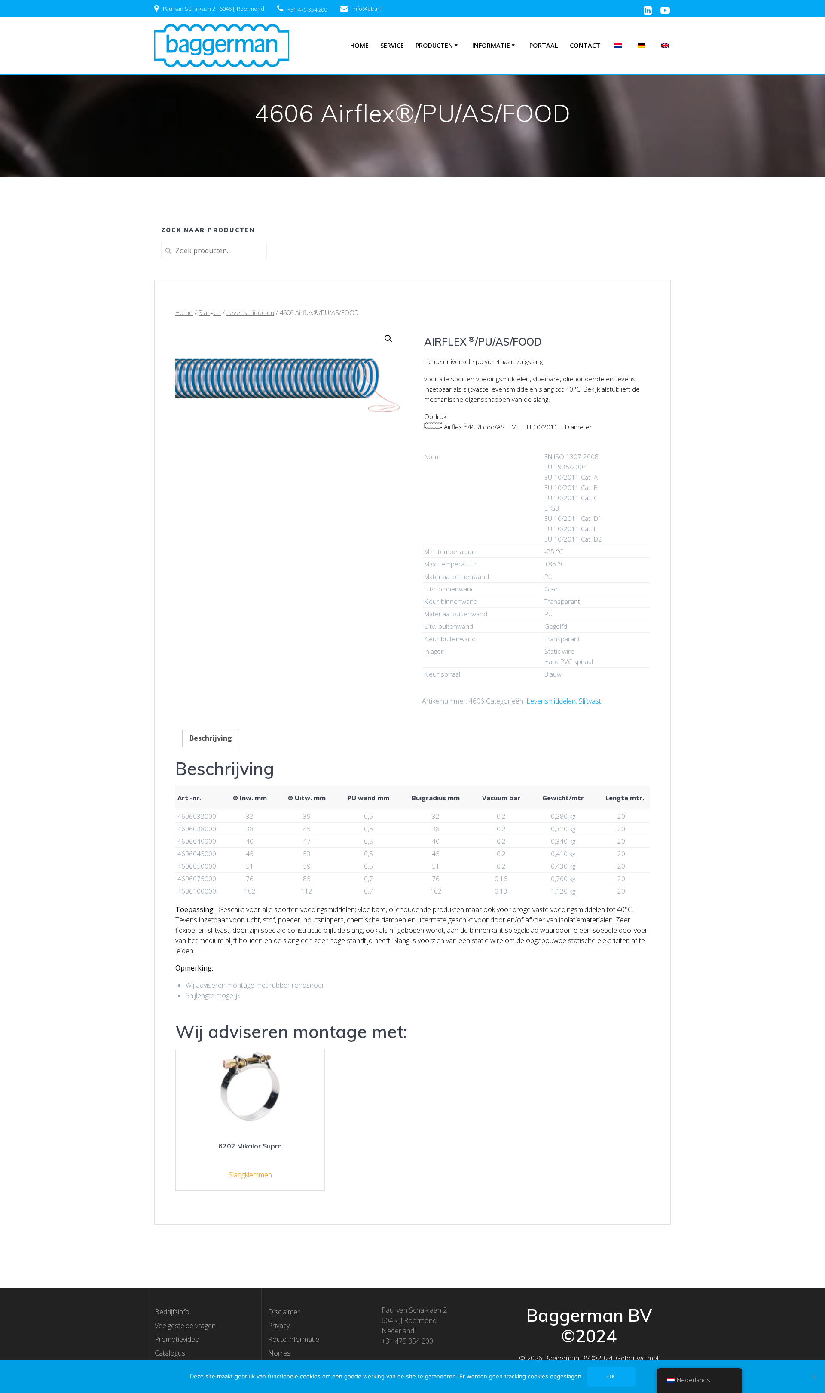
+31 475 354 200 (307, 9)
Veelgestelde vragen (185, 1325)
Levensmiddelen (250, 312)
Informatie (491, 45)
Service (392, 45)
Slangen (210, 312)
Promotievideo (177, 1339)
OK (611, 1376)
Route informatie (293, 1339)
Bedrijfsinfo (172, 1311)
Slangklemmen (250, 1174)
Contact (585, 45)
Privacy (279, 1325)
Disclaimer (284, 1311)
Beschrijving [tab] (210, 738)
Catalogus (170, 1353)
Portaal (543, 45)
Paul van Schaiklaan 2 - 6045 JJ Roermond (213, 8)
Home (359, 45)
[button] (388, 338)
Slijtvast (590, 701)
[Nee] (814, 1376)
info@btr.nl (366, 8)
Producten (434, 45)
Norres (279, 1353)
